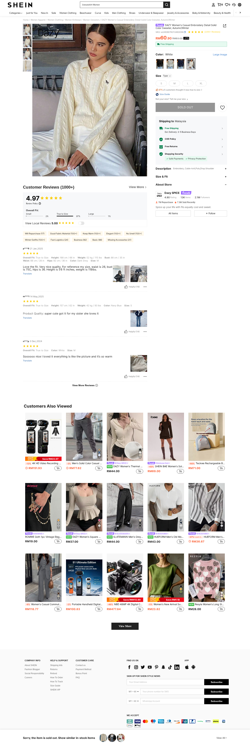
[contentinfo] (178, 723)
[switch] (81, 223)
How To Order (56, 677)
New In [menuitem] (44, 13)
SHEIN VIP (55, 690)
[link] (220, 5)
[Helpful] (126, 287)
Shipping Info (56, 665)
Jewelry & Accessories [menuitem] (178, 13)
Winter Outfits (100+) (35, 240)
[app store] (187, 669)
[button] (234, 5)
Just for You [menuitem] (32, 13)
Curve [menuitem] (98, 13)
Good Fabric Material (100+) (63, 233)
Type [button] (165, 76)
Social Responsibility (34, 673)
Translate (27, 274)
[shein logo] (20, 5)
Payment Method (83, 669)
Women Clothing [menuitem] (67, 13)
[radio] (160, 63)
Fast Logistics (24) (59, 240)
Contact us (81, 665)
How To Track (56, 681)
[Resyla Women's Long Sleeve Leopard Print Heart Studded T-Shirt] (206, 578)
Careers (28, 677)
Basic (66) (97, 240)
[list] (154, 667)
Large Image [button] (220, 54)
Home (26, 20)
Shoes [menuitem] (132, 13)
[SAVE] (222, 107)
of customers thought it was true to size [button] (179, 90)
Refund (53, 673)
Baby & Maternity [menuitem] (201, 13)
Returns (53, 669)
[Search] (166, 5)
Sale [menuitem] (54, 13)
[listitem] (43, 445)
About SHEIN (31, 665)
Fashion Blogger (32, 669)
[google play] (193, 669)
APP (187, 661)
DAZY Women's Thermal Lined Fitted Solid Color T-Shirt (125, 466)
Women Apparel (38, 20)
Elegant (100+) (113, 233)
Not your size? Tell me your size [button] (171, 99)
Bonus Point (81, 673)
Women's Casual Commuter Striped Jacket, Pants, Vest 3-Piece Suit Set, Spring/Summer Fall (44, 604)
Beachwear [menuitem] (85, 13)
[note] (43, 459)
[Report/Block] (145, 287)
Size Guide (55, 685)
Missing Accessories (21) (119, 240)
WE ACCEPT (133, 715)
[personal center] (213, 5)
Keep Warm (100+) (92, 233)
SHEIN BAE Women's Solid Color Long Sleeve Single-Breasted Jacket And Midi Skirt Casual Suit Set (166, 466)
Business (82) (80, 240)
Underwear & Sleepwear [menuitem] (151, 13)
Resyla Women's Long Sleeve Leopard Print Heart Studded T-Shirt (207, 604)
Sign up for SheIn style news (143, 676)
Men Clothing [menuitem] (119, 13)
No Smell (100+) (134, 233)
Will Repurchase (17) (34, 233)
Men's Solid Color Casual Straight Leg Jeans (84, 463)
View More (125, 626)
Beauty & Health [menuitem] (222, 13)
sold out (185, 107)
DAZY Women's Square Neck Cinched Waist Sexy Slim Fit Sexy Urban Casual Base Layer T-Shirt (84, 537)
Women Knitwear (73, 20)
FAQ (78, 677)
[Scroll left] (236, 13)
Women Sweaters (91, 20)
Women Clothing (55, 20)
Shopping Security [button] (174, 154)
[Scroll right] (240, 13)
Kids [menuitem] (106, 13)
